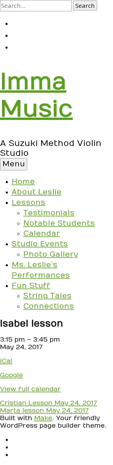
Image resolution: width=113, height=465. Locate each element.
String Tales (47, 295)
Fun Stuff (31, 285)
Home (23, 181)
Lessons (28, 202)
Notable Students (59, 223)
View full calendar (30, 389)
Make (43, 418)
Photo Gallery (50, 254)
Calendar (41, 233)
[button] (85, 5)
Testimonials (48, 213)
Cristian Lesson (48, 403)
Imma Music (36, 95)
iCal (6, 361)
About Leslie (36, 192)
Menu (13, 164)
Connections (48, 306)
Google (11, 375)
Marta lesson (44, 410)
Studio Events (40, 244)
